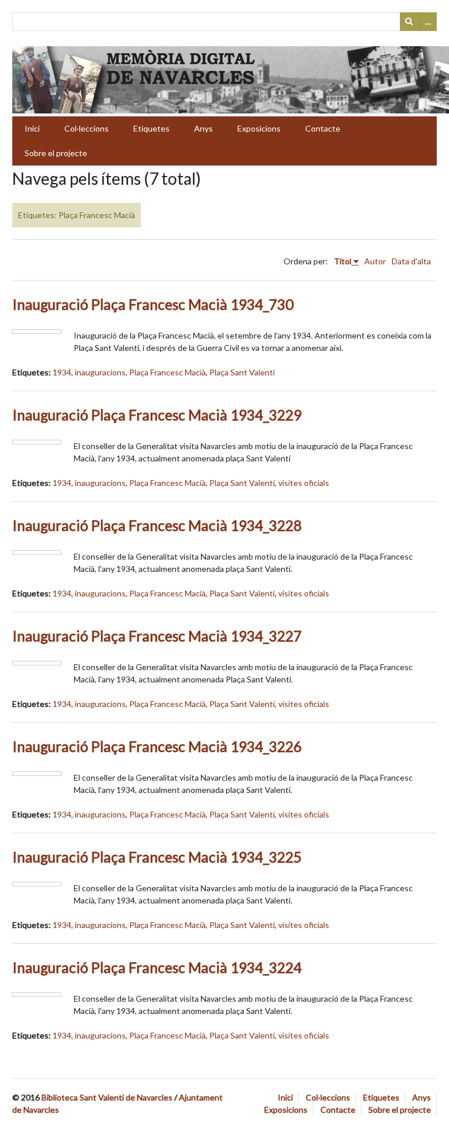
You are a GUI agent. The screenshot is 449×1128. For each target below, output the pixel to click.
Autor (375, 261)
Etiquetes (151, 128)
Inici (32, 128)
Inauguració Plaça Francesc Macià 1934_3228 (157, 525)
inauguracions (100, 372)
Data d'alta (411, 261)
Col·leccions (86, 128)
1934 (62, 372)
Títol (342, 261)
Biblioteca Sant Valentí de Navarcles (107, 1097)
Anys (203, 128)
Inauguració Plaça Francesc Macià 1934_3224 (157, 967)
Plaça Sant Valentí (242, 372)
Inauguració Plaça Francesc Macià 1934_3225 (157, 856)
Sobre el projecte (56, 153)
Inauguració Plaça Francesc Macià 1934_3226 (157, 746)
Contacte (322, 128)
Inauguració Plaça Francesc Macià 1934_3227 (157, 635)
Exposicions (259, 128)
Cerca (409, 21)
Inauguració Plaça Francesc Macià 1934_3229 (157, 414)
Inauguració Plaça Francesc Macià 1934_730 (152, 304)
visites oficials (303, 483)
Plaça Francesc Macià (167, 372)
